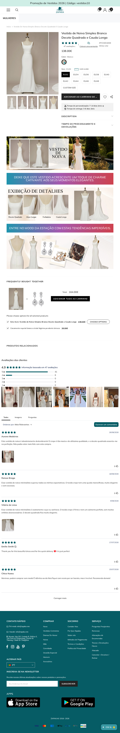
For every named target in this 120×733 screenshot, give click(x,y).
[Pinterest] (23, 646)
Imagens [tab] (18, 417)
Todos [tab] (6, 417)
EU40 (106, 74)
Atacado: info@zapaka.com (18, 632)
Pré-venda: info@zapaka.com (19, 626)
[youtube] (18, 646)
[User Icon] (105, 10)
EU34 (75, 74)
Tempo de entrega (74, 109)
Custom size (69, 87)
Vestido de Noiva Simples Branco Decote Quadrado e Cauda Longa (43, 322)
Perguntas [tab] (32, 417)
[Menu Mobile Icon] (8, 10)
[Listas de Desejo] (105, 96)
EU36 (86, 74)
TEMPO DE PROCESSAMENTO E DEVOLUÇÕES (78, 125)
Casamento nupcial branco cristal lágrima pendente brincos (35, 328)
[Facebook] (7, 646)
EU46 (86, 81)
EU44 (75, 81)
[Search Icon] (19, 10)
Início (9, 27)
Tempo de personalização (78, 106)
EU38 (96, 74)
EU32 (65, 74)
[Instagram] (12, 646)
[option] (27, 63)
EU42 (65, 81)
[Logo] (60, 10)
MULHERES (9, 18)
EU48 (96, 81)
